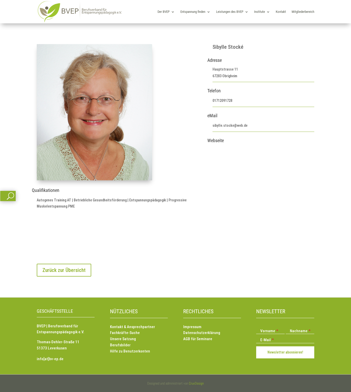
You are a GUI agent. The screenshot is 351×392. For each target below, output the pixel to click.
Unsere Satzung (123, 339)
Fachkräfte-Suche (125, 332)
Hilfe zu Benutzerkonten (130, 351)
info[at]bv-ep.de (50, 359)
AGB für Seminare (197, 339)
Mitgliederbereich (303, 12)
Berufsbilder (120, 345)
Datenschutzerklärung (201, 332)
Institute (259, 12)
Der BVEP (164, 12)
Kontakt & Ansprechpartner (132, 327)
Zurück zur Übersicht (64, 270)
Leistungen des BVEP (229, 12)
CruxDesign (196, 383)
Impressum (192, 327)
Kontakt (281, 12)
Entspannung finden (192, 12)
